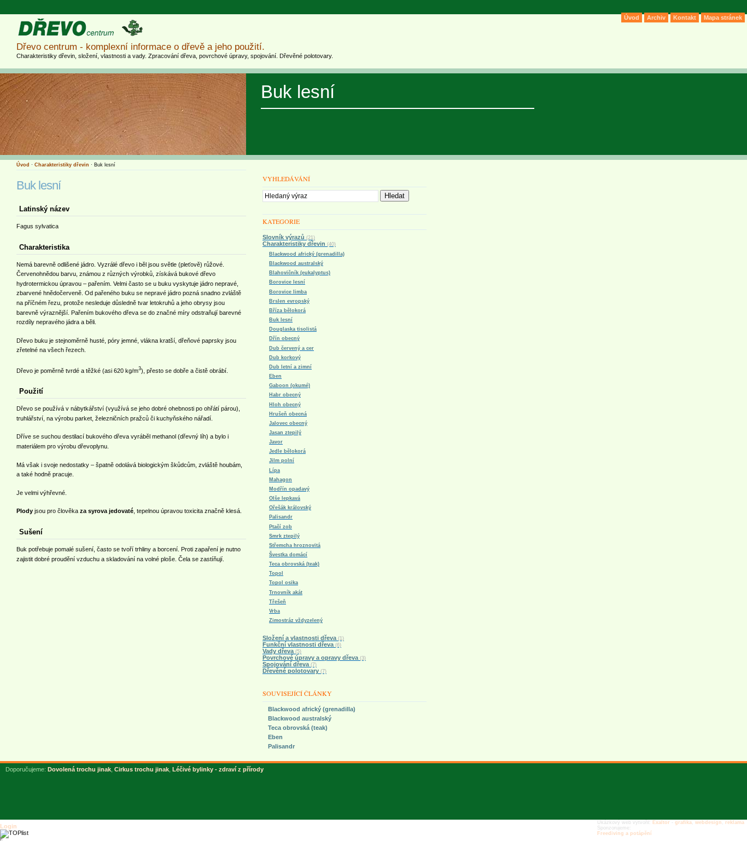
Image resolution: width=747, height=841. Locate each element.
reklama (734, 822)
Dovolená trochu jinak (79, 769)
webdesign (708, 822)
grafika (683, 822)
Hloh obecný (285, 404)
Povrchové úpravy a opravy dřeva (314, 657)
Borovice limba (288, 292)
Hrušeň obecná (288, 414)
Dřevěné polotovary (294, 670)
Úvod (23, 165)
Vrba (274, 611)
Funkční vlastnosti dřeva (301, 644)
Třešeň (277, 601)
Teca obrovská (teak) (294, 564)
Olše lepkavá (284, 498)
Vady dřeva (281, 651)
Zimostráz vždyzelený (296, 620)
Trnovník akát (285, 592)
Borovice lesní (287, 282)
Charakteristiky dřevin (61, 165)
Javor (276, 442)
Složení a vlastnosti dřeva (303, 638)
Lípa (274, 470)
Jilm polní (281, 460)
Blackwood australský (296, 263)
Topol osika (283, 582)
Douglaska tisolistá (293, 329)
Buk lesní (281, 319)
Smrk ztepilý (284, 536)
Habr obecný (285, 395)
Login (8, 826)
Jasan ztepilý (285, 432)
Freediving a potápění (624, 833)
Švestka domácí (288, 554)
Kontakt (684, 17)
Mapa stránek (723, 17)
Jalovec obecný (288, 423)
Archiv (656, 17)
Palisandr (281, 517)
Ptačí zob (280, 526)
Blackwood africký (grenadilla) (307, 254)
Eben (275, 376)
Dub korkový (285, 357)
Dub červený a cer (291, 348)
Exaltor (661, 822)
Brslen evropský (289, 301)
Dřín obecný (284, 338)
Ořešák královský (290, 507)
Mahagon (280, 479)
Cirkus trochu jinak (141, 769)
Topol (276, 573)
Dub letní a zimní (290, 367)
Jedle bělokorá (287, 451)
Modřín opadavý (289, 489)
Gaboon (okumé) (289, 385)
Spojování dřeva (289, 664)
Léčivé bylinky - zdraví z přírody (218, 769)
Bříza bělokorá (287, 310)
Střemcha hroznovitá (294, 545)
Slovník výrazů (288, 237)
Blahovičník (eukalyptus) (299, 272)
